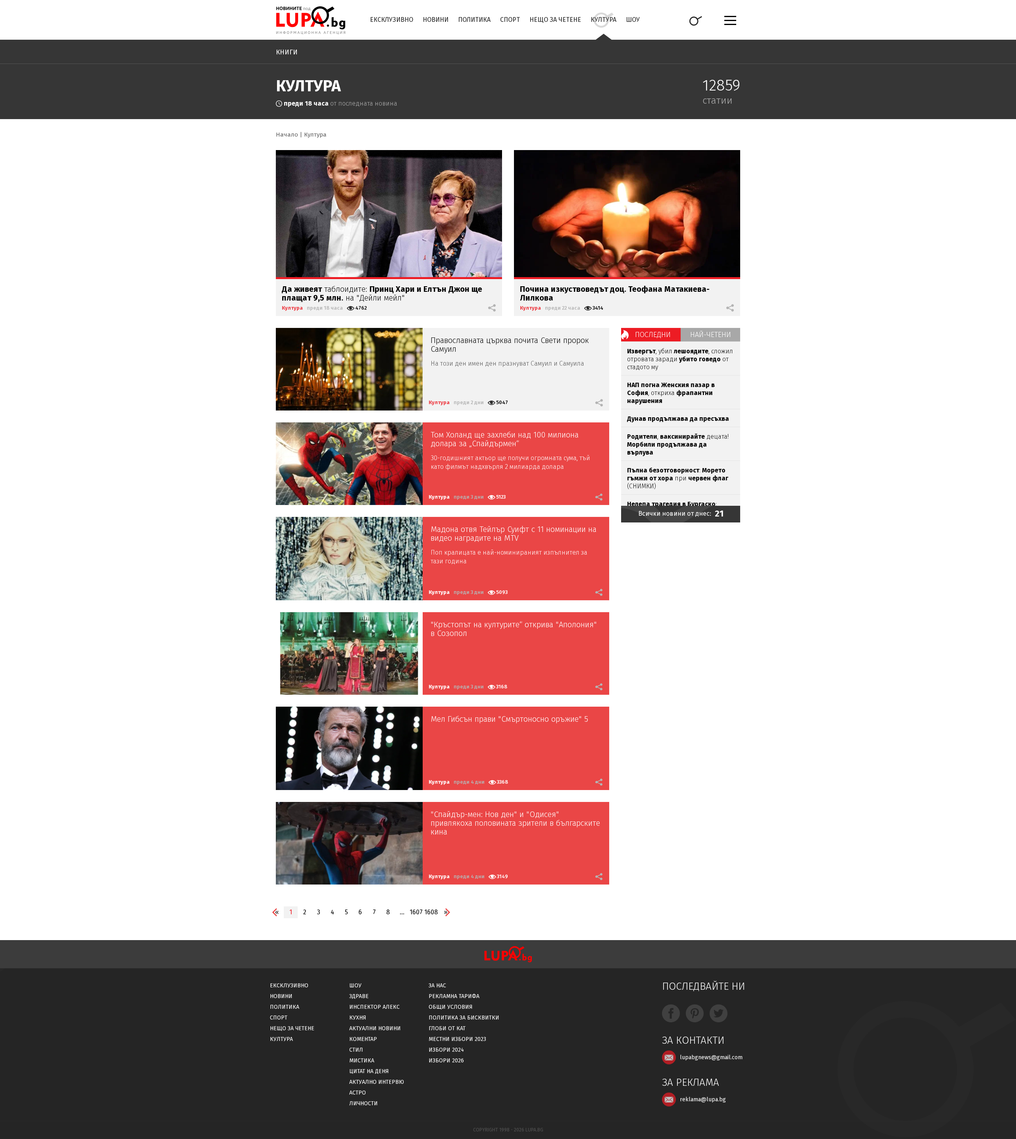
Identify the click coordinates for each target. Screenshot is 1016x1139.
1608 (431, 912)
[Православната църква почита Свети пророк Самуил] (349, 369)
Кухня (357, 1017)
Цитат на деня (369, 1071)
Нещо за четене (555, 19)
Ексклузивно (391, 19)
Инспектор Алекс (374, 1007)
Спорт (510, 19)
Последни (653, 334)
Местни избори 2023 (457, 1039)
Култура (603, 19)
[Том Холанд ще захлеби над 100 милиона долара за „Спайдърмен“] (349, 463)
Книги (287, 52)
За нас (437, 985)
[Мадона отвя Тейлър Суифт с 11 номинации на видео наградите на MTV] (349, 558)
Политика (474, 19)
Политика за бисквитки (464, 1017)
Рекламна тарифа (454, 996)
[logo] (310, 20)
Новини (435, 19)
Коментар (363, 1039)
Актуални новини (375, 1028)
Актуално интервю (376, 1082)
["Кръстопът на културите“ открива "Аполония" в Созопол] (349, 653)
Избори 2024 (446, 1049)
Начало (287, 134)
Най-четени (710, 334)
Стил (356, 1049)
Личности (363, 1103)
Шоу (633, 19)
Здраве (359, 996)
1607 (416, 912)
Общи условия (451, 1007)
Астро (357, 1092)
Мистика (361, 1060)
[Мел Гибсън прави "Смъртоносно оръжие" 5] (349, 748)
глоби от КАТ (447, 1028)
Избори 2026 (446, 1060)
